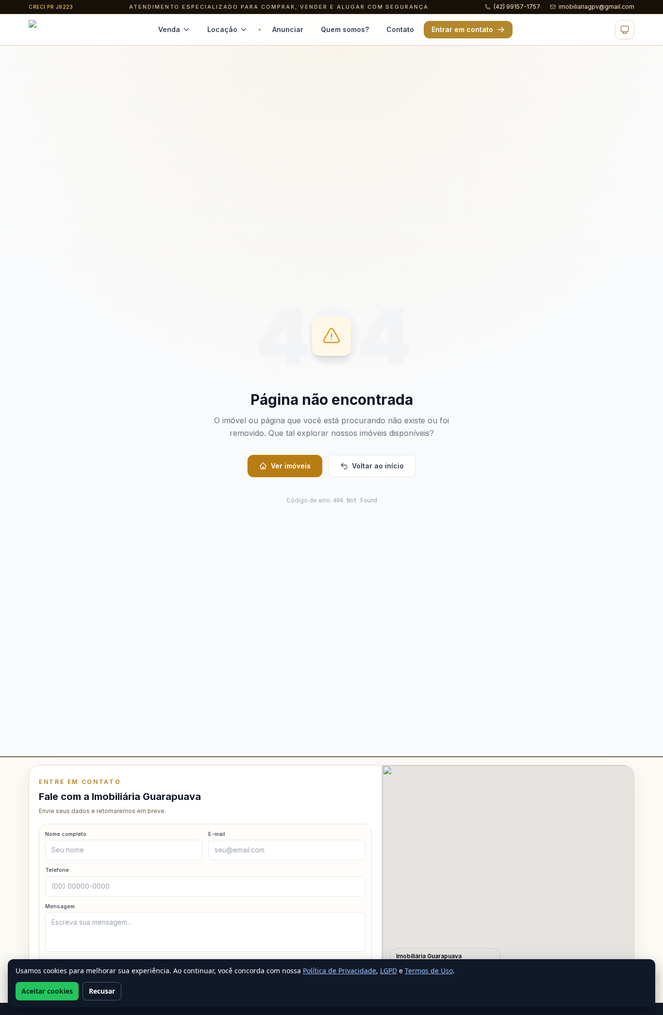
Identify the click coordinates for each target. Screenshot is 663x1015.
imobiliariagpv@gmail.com (596, 6)
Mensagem (60, 906)
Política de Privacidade (339, 970)
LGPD (388, 970)
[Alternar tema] (624, 29)
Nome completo (65, 834)
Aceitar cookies (47, 991)
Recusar (102, 991)
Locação (222, 29)
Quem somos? (345, 29)
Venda (169, 29)
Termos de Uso (429, 970)
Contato (400, 29)
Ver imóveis (291, 466)
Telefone (57, 869)
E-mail (216, 834)
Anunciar (287, 29)
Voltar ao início (378, 466)
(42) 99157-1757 (517, 6)
